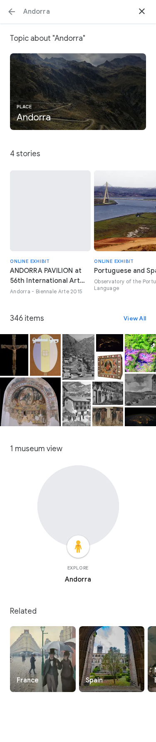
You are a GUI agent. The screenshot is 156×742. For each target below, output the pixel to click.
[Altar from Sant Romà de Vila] (109, 366)
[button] (12, 12)
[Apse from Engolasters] (30, 401)
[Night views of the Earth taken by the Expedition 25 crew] (109, 343)
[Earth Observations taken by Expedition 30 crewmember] (140, 416)
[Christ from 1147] (14, 355)
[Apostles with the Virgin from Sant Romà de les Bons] (107, 416)
